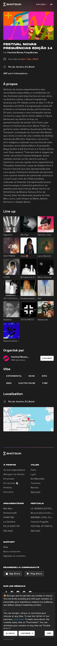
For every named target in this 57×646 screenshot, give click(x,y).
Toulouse (36, 483)
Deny (49, 633)
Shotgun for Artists (13, 474)
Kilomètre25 (10, 512)
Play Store (36, 573)
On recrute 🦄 (10, 483)
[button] (47, 358)
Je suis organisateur (14, 469)
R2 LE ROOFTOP (11, 526)
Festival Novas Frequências (22, 52)
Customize (25, 633)
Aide (5, 547)
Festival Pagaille (39, 521)
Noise (32, 376)
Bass (9, 383)
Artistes (7, 487)
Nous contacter (11, 551)
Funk (45, 383)
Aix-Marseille (37, 478)
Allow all (10, 633)
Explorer (40, 4)
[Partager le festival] (51, 4)
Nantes (34, 487)
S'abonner (47, 358)
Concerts (8, 491)
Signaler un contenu (14, 555)
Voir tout (35, 491)
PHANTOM (8, 517)
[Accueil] (12, 4)
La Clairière (9, 521)
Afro (44, 376)
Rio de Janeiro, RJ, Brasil (21, 401)
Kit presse (8, 478)
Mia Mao (7, 508)
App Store (14, 573)
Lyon (33, 474)
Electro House (27, 383)
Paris (33, 469)
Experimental (14, 376)
